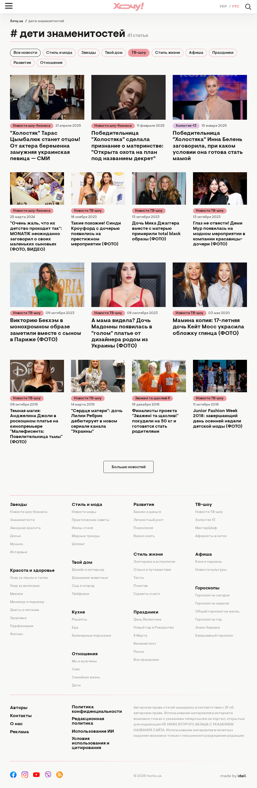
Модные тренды (86, 536)
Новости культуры (211, 570)
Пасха (139, 652)
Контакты (21, 716)
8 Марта (140, 636)
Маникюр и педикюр (27, 602)
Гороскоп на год (208, 620)
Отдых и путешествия (152, 570)
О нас (16, 724)
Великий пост (145, 644)
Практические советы (90, 520)
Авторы (18, 708)
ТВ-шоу (139, 53)
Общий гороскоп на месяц (217, 612)
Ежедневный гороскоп (214, 636)
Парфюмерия (21, 626)
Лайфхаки (80, 594)
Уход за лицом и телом (29, 578)
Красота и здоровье (32, 570)
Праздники (222, 53)
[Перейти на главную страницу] (128, 7)
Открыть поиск (248, 7)
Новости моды (84, 512)
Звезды (88, 53)
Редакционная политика (88, 721)
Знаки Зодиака (207, 628)
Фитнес (16, 634)
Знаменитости (22, 520)
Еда (75, 628)
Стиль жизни (167, 53)
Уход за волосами (24, 586)
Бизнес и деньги (147, 512)
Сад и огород (83, 586)
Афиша (196, 53)
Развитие (22, 63)
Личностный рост (149, 520)
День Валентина (147, 620)
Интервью (18, 552)
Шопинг (78, 544)
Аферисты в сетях (211, 536)
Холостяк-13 (186, 126)
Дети (76, 685)
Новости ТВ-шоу (88, 211)
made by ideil (233, 776)
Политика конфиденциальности (97, 709)
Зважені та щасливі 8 (152, 398)
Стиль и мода (59, 53)
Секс (76, 669)
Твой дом (113, 53)
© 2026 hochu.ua (148, 776)
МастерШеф (206, 528)
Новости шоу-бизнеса (31, 126)
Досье (15, 536)
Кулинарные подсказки (91, 636)
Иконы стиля (82, 528)
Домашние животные (90, 578)
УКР (224, 7)
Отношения (51, 63)
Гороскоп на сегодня (212, 595)
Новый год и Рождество (154, 628)
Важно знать (144, 536)
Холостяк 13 (205, 520)
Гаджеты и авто (147, 594)
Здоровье (18, 618)
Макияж (16, 594)
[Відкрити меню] (9, 6)
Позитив (141, 586)
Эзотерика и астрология (154, 562)
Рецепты (79, 620)
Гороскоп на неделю (212, 603)
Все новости (25, 53)
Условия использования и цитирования (90, 743)
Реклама (19, 732)
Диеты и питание (24, 610)
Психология (143, 528)
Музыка (16, 544)
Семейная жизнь (86, 677)
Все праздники (146, 660)
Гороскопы (207, 588)
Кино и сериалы (208, 562)
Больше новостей (129, 467)
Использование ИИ (93, 731)
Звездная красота (25, 528)
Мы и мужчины (84, 661)
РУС (235, 7)
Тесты (139, 578)
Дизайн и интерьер (88, 570)
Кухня (78, 612)
